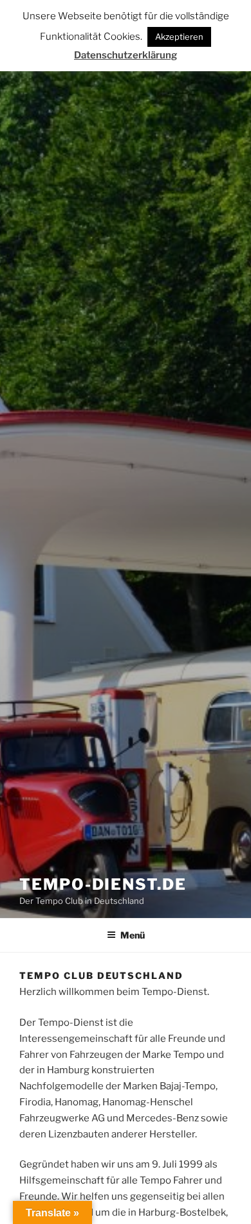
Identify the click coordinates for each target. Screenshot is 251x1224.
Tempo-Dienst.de (103, 884)
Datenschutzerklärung (125, 55)
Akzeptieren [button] (179, 36)
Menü (132, 935)
